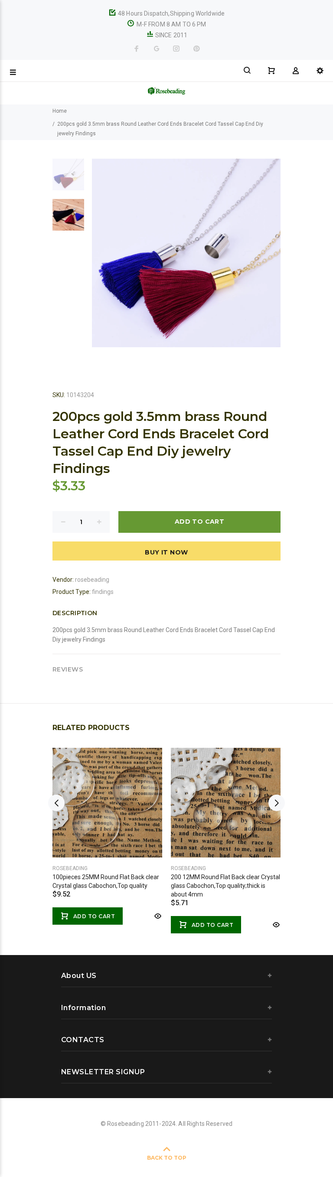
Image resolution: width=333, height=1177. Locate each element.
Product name (72, 1142)
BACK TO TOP (166, 1157)
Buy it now (166, 552)
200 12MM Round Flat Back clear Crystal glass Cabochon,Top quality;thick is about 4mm (225, 886)
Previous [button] (56, 803)
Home (59, 111)
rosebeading (92, 579)
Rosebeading (70, 868)
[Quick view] (157, 916)
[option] (68, 179)
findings (103, 591)
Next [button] (276, 803)
